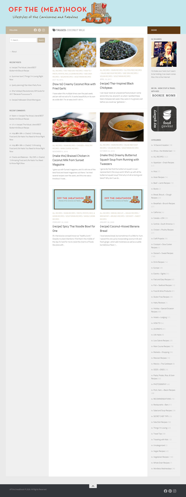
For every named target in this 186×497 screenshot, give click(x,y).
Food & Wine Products (162, 291)
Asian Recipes (117, 70)
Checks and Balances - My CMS (24, 157)
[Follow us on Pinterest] (39, 30)
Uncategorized (159, 445)
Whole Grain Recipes (161, 463)
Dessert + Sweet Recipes (163, 253)
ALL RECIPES (57, 71)
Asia (155, 171)
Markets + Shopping (161, 352)
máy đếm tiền (17, 133)
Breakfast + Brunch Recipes (112, 216)
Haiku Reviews (159, 303)
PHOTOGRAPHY (159, 384)
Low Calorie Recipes (161, 340)
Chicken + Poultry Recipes (163, 230)
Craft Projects (158, 238)
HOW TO (87, 71)
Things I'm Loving (160, 428)
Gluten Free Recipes (133, 70)
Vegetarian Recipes (82, 77)
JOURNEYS (157, 329)
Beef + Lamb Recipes (161, 183)
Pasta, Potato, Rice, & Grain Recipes (68, 74)
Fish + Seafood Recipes (162, 285)
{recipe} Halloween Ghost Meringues (26, 100)
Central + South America (162, 224)
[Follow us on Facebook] (35, 30)
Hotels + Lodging (160, 317)
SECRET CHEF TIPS (160, 416)
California (157, 212)
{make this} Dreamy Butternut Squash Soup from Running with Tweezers (119, 160)
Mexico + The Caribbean (162, 364)
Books (155, 189)
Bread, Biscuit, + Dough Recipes (124, 213)
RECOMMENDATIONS (162, 399)
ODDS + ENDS (159, 369)
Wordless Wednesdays (162, 468)
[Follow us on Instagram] (43, 30)
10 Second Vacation (161, 145)
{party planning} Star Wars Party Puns (26, 85)
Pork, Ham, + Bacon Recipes (164, 390)
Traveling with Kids (160, 439)
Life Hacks (157, 335)
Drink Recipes (158, 262)
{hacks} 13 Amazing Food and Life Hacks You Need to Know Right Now (27, 136)
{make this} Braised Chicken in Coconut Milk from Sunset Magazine (71, 160)
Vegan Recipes (67, 77)
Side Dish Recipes (130, 73)
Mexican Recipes (160, 358)
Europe (156, 268)
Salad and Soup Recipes (111, 73)
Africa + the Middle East (162, 151)
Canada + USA (158, 218)
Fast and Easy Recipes (73, 71)
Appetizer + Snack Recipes (163, 162)
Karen (14, 116)
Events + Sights (159, 274)
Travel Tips (157, 434)
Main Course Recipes (69, 148)
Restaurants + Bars (160, 405)
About (14, 51)
